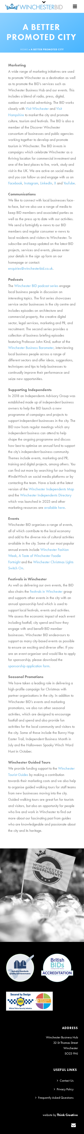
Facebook (15, 183)
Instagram (31, 183)
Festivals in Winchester (46, 591)
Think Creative (67, 1115)
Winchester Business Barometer (31, 347)
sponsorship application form (28, 666)
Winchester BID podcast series (36, 285)
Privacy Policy (65, 1089)
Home (24, 49)
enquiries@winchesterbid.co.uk (30, 268)
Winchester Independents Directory (45, 495)
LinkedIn (46, 183)
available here (54, 507)
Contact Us (67, 1080)
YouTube (69, 183)
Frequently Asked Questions (56, 1097)
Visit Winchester (37, 108)
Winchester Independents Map (51, 489)
